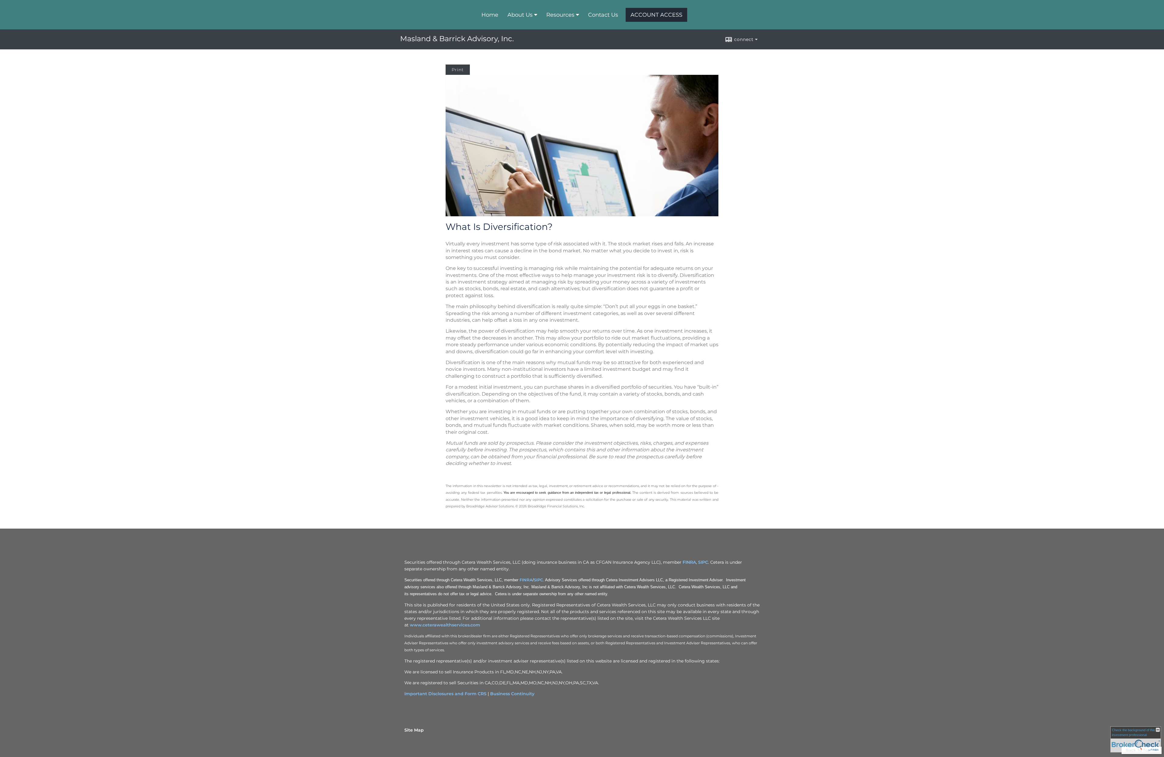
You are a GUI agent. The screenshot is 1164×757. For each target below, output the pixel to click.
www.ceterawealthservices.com (445, 625)
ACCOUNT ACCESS (656, 15)
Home (489, 15)
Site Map (414, 730)
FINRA (689, 562)
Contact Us (603, 15)
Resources (560, 15)
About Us (520, 15)
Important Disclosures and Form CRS (445, 693)
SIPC (703, 562)
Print (458, 69)
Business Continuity (512, 693)
